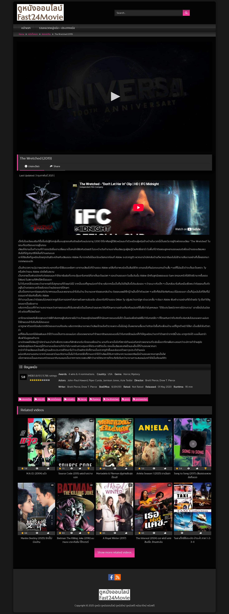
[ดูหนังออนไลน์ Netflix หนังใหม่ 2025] (40, 13)
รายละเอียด (33, 166)
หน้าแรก (26, 28)
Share (56, 166)
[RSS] (117, 577)
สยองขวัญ (46, 34)
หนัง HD (41, 399)
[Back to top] (219, 605)
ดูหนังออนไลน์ (141, 399)
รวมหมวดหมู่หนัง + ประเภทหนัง (57, 28)
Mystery (96, 399)
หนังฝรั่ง (70, 399)
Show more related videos (114, 552)
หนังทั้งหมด (33, 34)
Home (21, 34)
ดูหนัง (127, 399)
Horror (83, 399)
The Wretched (112, 399)
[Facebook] (111, 577)
